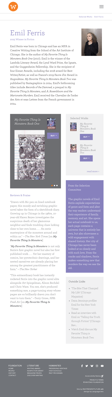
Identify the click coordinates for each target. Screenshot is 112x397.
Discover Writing (35, 375)
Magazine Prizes (34, 373)
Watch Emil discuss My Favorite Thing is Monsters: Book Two (84, 333)
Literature (33, 365)
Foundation (15, 365)
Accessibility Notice (93, 376)
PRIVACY (93, 380)
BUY (53, 136)
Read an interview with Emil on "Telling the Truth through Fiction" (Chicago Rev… (85, 319)
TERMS (101, 380)
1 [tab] (52, 185)
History (12, 373)
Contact (12, 375)
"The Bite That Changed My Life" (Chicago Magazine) (84, 292)
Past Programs (56, 373)
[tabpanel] (36, 152)
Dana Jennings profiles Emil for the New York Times (84, 304)
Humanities (55, 365)
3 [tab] (57, 185)
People (11, 371)
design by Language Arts (94, 392)
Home (10, 368)
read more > (93, 171)
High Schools (55, 371)
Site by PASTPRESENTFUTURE (88, 389)
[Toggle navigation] (101, 7)
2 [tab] (54, 185)
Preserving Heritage (58, 368)
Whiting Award (33, 368)
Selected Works (85, 17)
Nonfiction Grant (35, 371)
